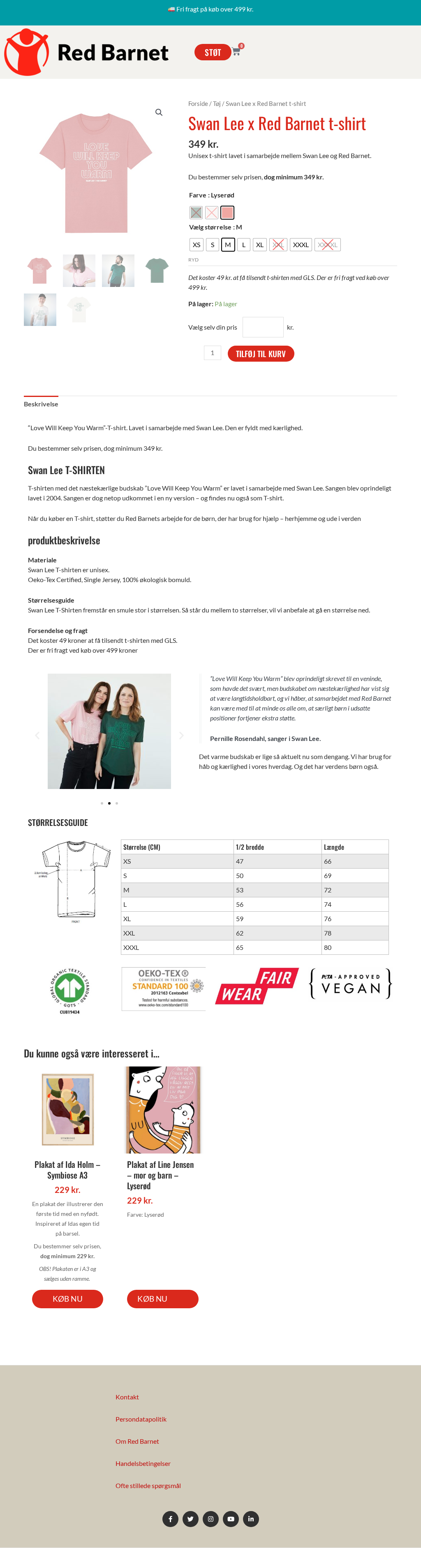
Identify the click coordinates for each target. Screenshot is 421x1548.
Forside (198, 103)
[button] (159, 112)
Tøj (217, 103)
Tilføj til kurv (261, 354)
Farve (197, 195)
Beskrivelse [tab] (41, 404)
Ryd (193, 260)
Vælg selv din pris (212, 327)
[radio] (196, 212)
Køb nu (68, 1298)
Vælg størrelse (210, 227)
